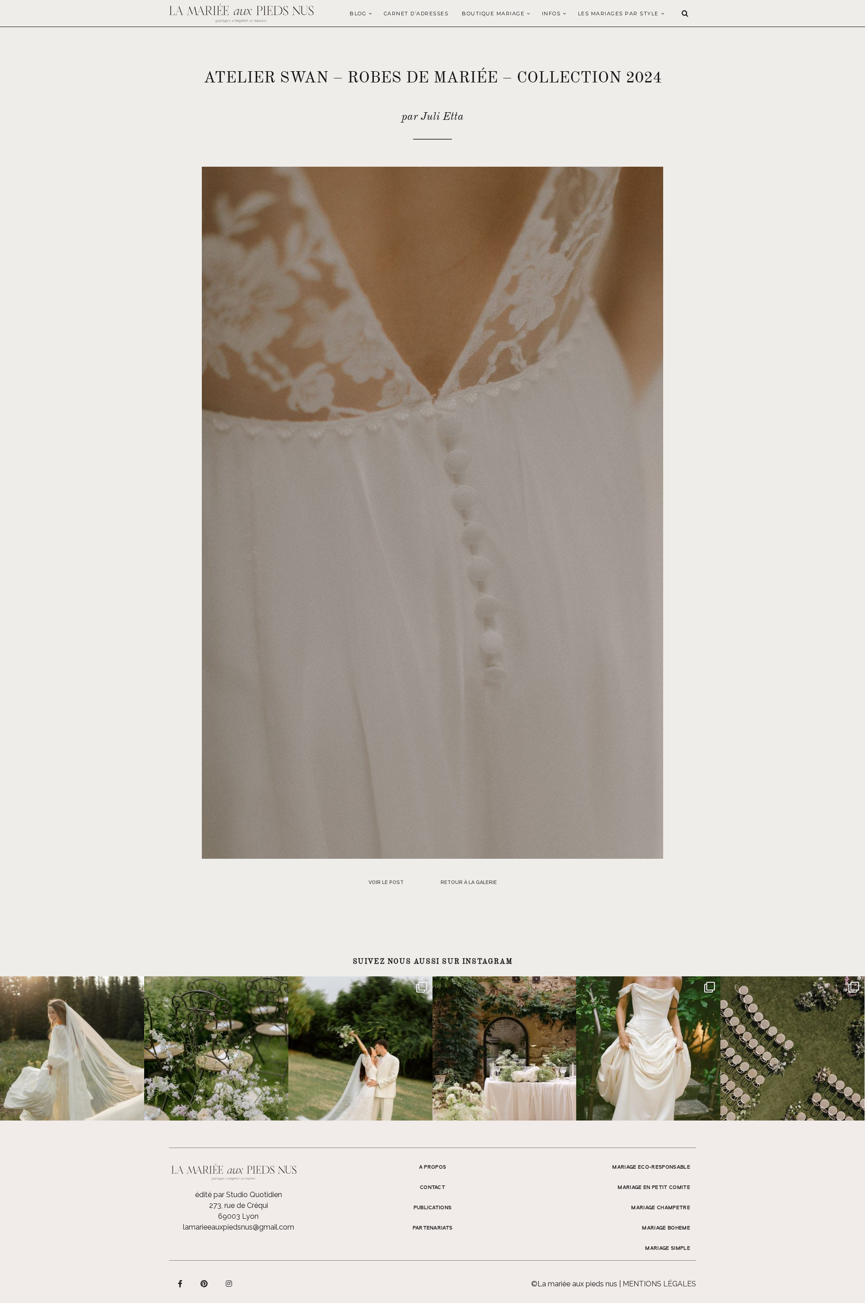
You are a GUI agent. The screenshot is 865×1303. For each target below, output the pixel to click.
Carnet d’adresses (416, 13)
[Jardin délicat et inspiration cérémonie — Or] (792, 1048)
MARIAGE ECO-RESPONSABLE (651, 1167)
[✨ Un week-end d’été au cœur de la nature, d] (360, 1048)
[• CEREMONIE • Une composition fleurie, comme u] (216, 1048)
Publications (433, 1208)
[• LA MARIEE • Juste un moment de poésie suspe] (72, 1048)
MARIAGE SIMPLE (667, 1248)
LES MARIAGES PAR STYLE (618, 13)
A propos (432, 1167)
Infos (551, 13)
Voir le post (386, 882)
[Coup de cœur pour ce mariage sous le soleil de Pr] (648, 1048)
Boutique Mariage (493, 13)
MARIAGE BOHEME (666, 1228)
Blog (358, 13)
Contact (432, 1188)
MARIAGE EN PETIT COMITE (654, 1188)
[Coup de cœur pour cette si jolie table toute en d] (504, 1048)
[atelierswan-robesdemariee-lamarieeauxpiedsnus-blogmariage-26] (432, 512)
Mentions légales (659, 1284)
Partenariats (433, 1228)
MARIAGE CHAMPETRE (660, 1208)
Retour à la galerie (469, 882)
